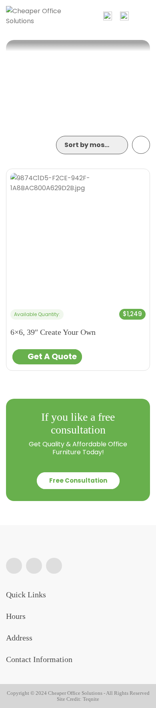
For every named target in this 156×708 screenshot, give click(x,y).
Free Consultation (78, 480)
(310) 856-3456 (124, 16)
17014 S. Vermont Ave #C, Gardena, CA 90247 (107, 16)
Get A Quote (52, 356)
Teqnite (91, 699)
